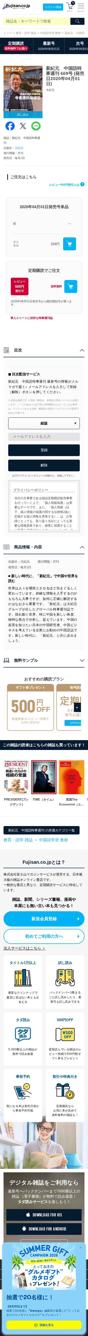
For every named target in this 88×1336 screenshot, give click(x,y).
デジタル (16, 244)
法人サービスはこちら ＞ (25, 948)
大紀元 (19, 148)
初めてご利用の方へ (44, 936)
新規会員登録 (44, 918)
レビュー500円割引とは (66, 184)
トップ (8, 33)
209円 (55, 244)
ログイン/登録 (53, 7)
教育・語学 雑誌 (26, 33)
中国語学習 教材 (50, 33)
